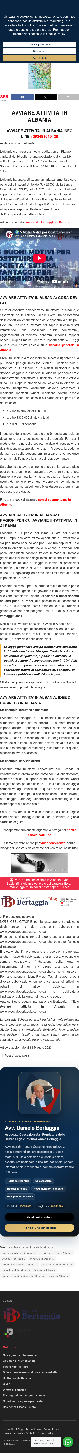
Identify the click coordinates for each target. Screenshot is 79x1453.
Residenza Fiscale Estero (19, 1407)
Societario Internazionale (19, 1361)
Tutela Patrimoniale (15, 1366)
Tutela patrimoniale (18, 1181)
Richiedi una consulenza (39, 1228)
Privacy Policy (45, 1433)
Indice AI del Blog (13, 1429)
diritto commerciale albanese (19, 1264)
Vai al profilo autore (39, 1217)
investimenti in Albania (16, 1270)
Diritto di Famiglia (14, 1389)
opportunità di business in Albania (23, 1275)
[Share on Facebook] (22, 97)
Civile (6, 1384)
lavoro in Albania (44, 1270)
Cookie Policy (51, 1429)
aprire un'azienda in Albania (19, 1252)
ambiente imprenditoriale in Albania (31, 1247)
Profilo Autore (33, 1429)
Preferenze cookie (13, 1433)
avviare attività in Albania (56, 1252)
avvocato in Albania (42, 1258)
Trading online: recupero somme (24, 1395)
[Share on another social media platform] (68, 97)
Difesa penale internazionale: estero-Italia (30, 1372)
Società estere (43, 1181)
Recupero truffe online (20, 1196)
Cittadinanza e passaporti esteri (23, 1401)
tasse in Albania (58, 1275)
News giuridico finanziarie (20, 1355)
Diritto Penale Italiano (17, 1378)
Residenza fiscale (17, 1188)
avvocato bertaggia (13, 1258)
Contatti (7, 1300)
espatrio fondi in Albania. (57, 1264)
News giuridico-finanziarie (48, 1188)
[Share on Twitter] (46, 97)
